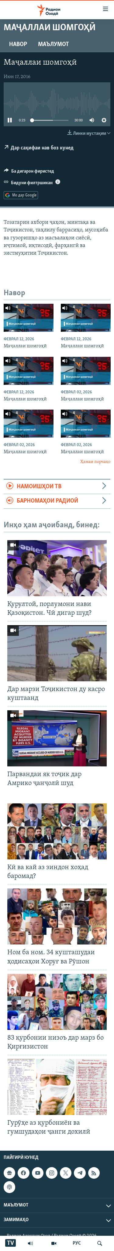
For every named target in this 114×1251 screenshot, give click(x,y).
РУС (77, 1243)
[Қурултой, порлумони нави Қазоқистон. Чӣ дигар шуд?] (57, 568)
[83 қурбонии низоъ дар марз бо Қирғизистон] (57, 1002)
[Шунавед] (30, 1243)
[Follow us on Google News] (9, 1173)
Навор (18, 44)
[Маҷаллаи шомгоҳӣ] (29, 318)
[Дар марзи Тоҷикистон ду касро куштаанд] (57, 653)
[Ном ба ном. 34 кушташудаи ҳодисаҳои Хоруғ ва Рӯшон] (57, 916)
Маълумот (53, 44)
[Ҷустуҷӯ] (100, 1243)
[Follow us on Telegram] (79, 1173)
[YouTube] (54, 1243)
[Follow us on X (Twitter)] (65, 1173)
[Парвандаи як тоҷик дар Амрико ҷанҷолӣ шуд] (57, 738)
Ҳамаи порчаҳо (95, 462)
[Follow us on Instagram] (51, 1173)
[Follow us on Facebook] (23, 1173)
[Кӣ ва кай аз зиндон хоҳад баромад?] (57, 831)
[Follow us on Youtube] (37, 1173)
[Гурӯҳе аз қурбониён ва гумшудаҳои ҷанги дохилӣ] (57, 1087)
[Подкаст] (9, 1187)
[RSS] (94, 1173)
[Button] (29, 172)
